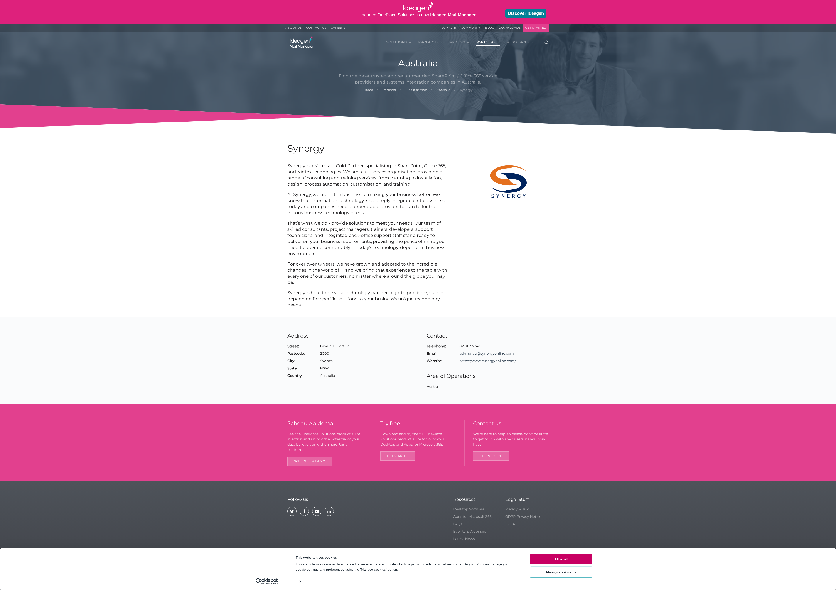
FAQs (457, 524)
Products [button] (428, 42)
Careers (338, 28)
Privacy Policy (517, 509)
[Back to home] (301, 42)
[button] (546, 42)
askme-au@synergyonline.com (486, 353)
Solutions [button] (396, 42)
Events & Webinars (469, 531)
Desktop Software (469, 509)
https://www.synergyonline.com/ (487, 361)
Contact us (316, 28)
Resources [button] (518, 42)
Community (471, 28)
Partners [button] (486, 42)
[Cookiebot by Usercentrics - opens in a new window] (267, 581)
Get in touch (491, 456)
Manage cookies (558, 572)
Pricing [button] (457, 42)
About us (293, 28)
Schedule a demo (309, 461)
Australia (418, 63)
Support (449, 28)
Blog (489, 28)
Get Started (535, 28)
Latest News (464, 539)
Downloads (510, 28)
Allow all (561, 559)
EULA (510, 524)
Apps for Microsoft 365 (472, 517)
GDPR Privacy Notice (523, 517)
